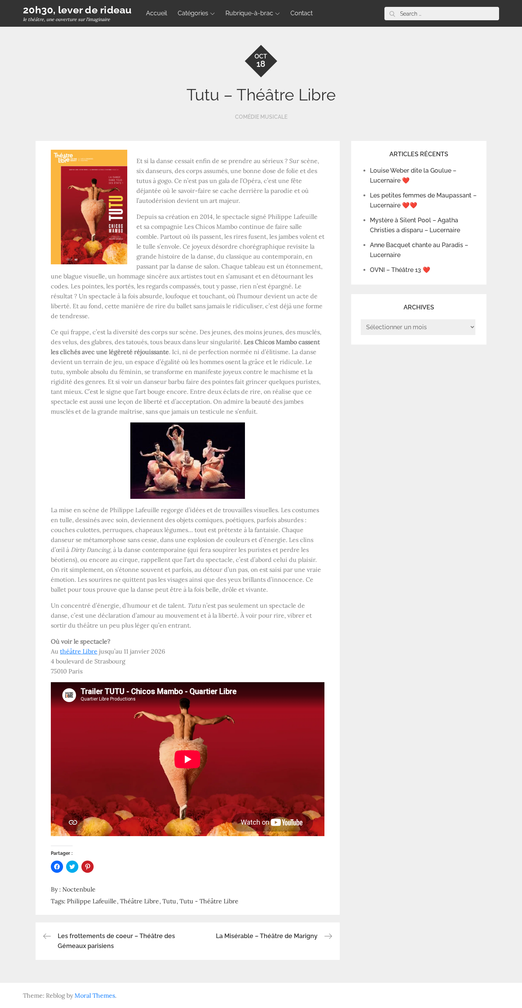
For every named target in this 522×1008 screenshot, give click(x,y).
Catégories (193, 13)
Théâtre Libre (139, 901)
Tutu (169, 901)
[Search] (392, 13)
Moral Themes (95, 995)
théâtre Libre (78, 651)
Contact (301, 13)
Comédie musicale (261, 117)
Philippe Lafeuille (92, 901)
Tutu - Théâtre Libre (209, 901)
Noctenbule (79, 889)
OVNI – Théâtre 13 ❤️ (400, 269)
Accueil (156, 13)
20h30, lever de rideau (77, 10)
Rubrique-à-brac (249, 13)
